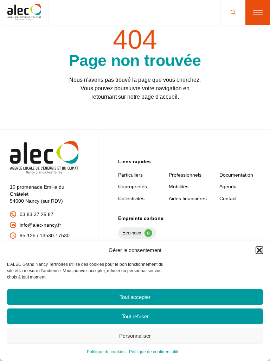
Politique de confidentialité (154, 351)
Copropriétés (132, 186)
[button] (259, 250)
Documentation (236, 175)
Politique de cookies (106, 351)
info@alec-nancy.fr (40, 225)
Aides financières (188, 198)
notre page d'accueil (152, 97)
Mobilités (178, 186)
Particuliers (130, 175)
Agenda (228, 186)
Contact (228, 198)
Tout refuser (135, 316)
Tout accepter (135, 297)
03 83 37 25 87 (36, 214)
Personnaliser (135, 336)
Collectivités (131, 198)
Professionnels (185, 175)
